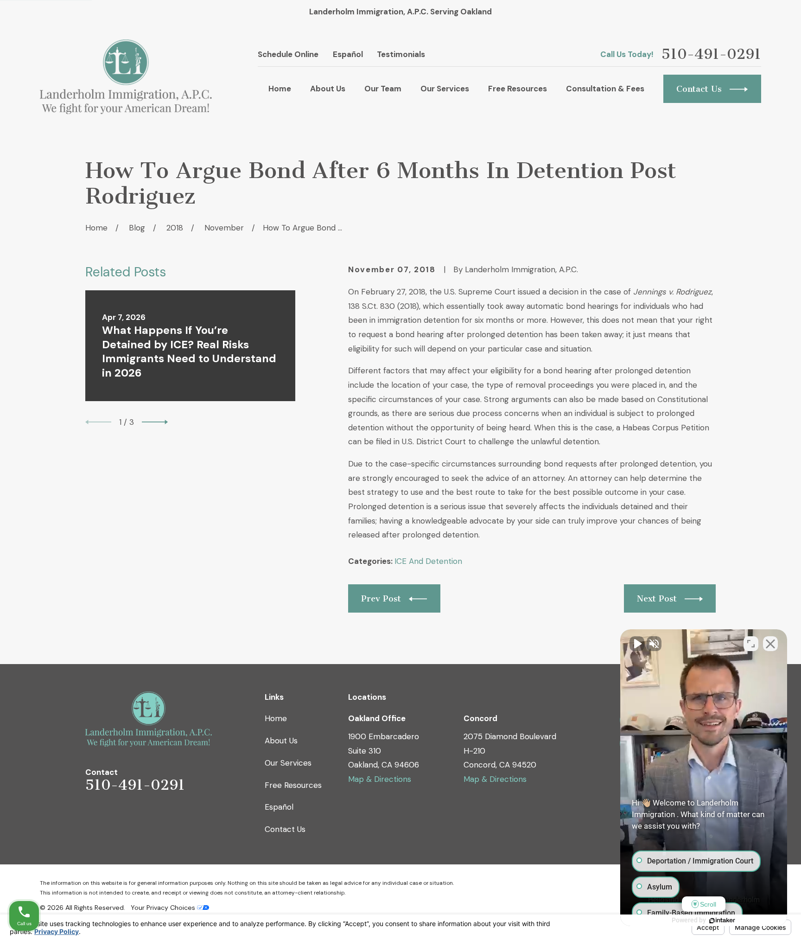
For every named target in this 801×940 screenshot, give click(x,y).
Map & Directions (379, 779)
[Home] (126, 77)
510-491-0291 (711, 54)
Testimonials (401, 54)
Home (276, 718)
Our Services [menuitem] (444, 88)
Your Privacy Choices (164, 907)
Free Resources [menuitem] (517, 88)
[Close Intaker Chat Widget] (770, 643)
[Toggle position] (751, 643)
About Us (281, 740)
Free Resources (293, 785)
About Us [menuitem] (327, 88)
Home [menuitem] (279, 88)
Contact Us (285, 829)
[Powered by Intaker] (722, 920)
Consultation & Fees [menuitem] (605, 88)
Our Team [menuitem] (382, 88)
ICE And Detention (428, 561)
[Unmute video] (636, 643)
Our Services (288, 763)
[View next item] (155, 422)
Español (348, 54)
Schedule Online (288, 54)
